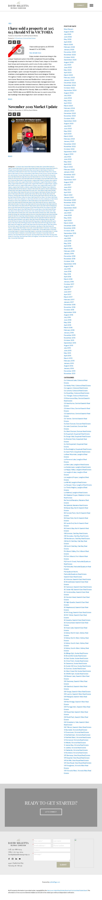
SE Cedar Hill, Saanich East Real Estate (24, 204)
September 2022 (70, 152)
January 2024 (69, 111)
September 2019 (70, 233)
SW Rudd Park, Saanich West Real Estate (18, 226)
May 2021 (67, 190)
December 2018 (69, 256)
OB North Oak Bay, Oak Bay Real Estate (34, 195)
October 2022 (69, 149)
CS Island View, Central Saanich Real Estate (33, 171)
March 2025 (68, 75)
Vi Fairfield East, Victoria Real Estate (21, 229)
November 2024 (70, 85)
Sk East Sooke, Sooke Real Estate (76, 658)
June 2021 (67, 187)
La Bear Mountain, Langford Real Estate (33, 180)
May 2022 (67, 162)
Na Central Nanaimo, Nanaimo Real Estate (27, 188)
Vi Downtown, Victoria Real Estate (25, 38)
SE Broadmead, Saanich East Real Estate (31, 202)
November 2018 (69, 259)
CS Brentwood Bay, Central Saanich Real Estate (34, 170)
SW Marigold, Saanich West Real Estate (31, 222)
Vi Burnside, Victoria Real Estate (34, 228)
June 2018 (67, 271)
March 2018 (68, 279)
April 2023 (67, 134)
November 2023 (70, 116)
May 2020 (67, 218)
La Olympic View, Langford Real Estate (41, 185)
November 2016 (69, 307)
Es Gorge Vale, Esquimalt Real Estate (29, 176)
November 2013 (69, 373)
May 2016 (67, 322)
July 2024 (67, 95)
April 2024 (68, 103)
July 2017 (67, 289)
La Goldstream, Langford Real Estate (42, 182)
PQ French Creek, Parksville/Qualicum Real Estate (21, 199)
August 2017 (68, 287)
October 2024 (69, 88)
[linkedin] (16, 858)
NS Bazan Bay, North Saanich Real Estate (18, 190)
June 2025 (68, 67)
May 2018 (67, 274)
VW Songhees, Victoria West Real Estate (41, 236)
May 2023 (67, 131)
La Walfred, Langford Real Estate (32, 187)
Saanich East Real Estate (41, 200)
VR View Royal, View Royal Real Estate (21, 236)
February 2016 (69, 330)
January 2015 (69, 363)
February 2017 (69, 299)
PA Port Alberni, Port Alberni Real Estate (47, 197)
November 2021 (69, 175)
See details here (35, 53)
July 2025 (67, 65)
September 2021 (70, 180)
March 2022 (68, 167)
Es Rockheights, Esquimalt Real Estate (43, 178)
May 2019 (67, 243)
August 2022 (68, 154)
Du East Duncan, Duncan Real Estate (48, 173)
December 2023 (70, 113)
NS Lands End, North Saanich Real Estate (35, 192)
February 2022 (69, 169)
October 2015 (69, 340)
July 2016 (67, 317)
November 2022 (70, 146)
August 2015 (68, 345)
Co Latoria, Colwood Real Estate (30, 168)
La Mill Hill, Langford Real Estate (23, 185)
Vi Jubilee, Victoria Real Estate (75, 748)
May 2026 (67, 39)
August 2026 (69, 32)
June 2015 (67, 350)
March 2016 (68, 327)
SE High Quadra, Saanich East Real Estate (38, 205)
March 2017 (68, 297)
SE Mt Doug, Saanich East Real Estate (30, 207)
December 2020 (70, 200)
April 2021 (67, 192)
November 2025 (70, 55)
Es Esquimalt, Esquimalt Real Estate (77, 434)
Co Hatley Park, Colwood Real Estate (44, 166)
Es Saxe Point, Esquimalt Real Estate (77, 452)
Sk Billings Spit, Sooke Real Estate (20, 214)
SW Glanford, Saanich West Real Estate (22, 221)
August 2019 (68, 236)
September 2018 (70, 264)
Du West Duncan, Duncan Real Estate (38, 175)
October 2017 (69, 284)
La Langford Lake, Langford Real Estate (32, 183)
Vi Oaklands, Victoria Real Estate (27, 233)
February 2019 (69, 251)
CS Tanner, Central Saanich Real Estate (28, 173)
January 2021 (69, 197)
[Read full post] (18, 50)
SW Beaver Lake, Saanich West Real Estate (27, 219)
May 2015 (67, 353)
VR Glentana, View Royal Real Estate (77, 755)
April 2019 (67, 246)
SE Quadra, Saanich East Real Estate (21, 209)
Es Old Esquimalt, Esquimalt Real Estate (22, 178)
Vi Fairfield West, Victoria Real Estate (40, 229)
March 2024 (68, 106)
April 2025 (68, 72)
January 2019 (69, 254)
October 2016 (69, 310)
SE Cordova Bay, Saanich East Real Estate (44, 204)
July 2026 (67, 34)
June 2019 (67, 241)
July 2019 (67, 238)
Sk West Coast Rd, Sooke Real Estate (39, 217)
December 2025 (70, 52)
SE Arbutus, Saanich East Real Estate (77, 579)
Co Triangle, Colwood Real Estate (76, 396)
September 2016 (70, 312)
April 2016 (67, 325)
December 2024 (70, 83)
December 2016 (69, 305)
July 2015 (67, 348)
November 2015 (69, 338)
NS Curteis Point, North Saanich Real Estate (40, 190)
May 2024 (67, 101)
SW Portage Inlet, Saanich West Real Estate (25, 224)
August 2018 (68, 266)
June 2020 (68, 215)
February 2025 (69, 78)
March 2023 (68, 136)
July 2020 (67, 213)
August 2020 (69, 210)
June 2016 (67, 320)
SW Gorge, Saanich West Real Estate (41, 221)
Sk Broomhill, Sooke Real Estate (37, 214)
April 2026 (68, 42)
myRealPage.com (55, 882)
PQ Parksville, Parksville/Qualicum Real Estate (45, 199)
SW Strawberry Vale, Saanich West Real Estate (40, 226)
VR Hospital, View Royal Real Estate (34, 234)
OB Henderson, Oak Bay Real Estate (77, 538)
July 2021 (67, 185)
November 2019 (69, 228)
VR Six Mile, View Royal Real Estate (76, 760)
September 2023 (70, 121)
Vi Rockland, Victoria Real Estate (44, 233)
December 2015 (69, 335)
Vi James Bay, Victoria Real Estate (43, 231)
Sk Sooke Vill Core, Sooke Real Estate (77, 666)
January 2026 (69, 50)
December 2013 (69, 371)
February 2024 (69, 108)
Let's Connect (51, 812)
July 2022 (67, 157)
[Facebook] (9, 858)
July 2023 (67, 126)
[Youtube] (20, 858)
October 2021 (69, 177)
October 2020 (69, 205)
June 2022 (68, 159)
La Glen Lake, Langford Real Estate (23, 182)
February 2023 (69, 139)
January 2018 (69, 282)
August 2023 (68, 123)
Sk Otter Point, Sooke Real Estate (20, 216)
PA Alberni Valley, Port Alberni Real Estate (27, 197)
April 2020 (68, 220)
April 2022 (67, 164)
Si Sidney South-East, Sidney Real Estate (28, 212)
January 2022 (69, 172)
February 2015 (69, 361)
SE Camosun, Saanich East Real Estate (78, 587)
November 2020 (70, 203)
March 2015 (68, 358)
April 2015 (67, 356)
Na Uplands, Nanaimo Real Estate (47, 188)
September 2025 (70, 60)
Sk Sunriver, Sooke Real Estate (22, 217)
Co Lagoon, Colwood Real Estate (76, 388)
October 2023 (69, 118)
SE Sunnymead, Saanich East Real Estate (41, 209)
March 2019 (68, 248)
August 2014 (68, 366)
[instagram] (13, 858)
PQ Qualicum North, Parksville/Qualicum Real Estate (21, 200)
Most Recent (68, 29)
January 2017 (69, 302)
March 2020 (68, 223)
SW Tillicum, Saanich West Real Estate (77, 727)
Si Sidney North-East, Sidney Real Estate (34, 211)
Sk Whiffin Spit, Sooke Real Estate (76, 674)
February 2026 (69, 47)
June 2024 (68, 98)
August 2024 (69, 93)
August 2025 (69, 62)
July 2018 (67, 269)
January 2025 (69, 80)
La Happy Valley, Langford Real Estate (77, 470)
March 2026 (68, 44)
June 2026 (68, 37)
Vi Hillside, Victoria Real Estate (26, 231)
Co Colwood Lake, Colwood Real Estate (25, 166)
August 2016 (68, 315)
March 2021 (68, 195)
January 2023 (69, 141)
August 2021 (68, 182)
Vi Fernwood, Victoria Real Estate (76, 740)
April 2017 (67, 294)
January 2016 (69, 333)
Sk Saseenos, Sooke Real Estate (36, 216)
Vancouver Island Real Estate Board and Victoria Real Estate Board (67, 890)
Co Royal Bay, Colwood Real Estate (47, 168)
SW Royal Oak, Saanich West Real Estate (46, 224)
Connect (80, 5)
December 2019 (69, 226)
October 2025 (69, 57)
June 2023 (68, 129)
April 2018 (67, 277)
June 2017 (67, 292)
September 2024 (70, 90)
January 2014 (69, 368)
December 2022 (70, 144)
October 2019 (69, 231)
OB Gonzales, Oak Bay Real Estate (44, 194)
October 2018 (69, 261)
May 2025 (67, 70)
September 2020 (70, 208)
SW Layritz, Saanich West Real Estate (77, 694)
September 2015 (70, 343)
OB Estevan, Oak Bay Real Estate (27, 194)
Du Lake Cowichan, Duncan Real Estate (18, 175)
